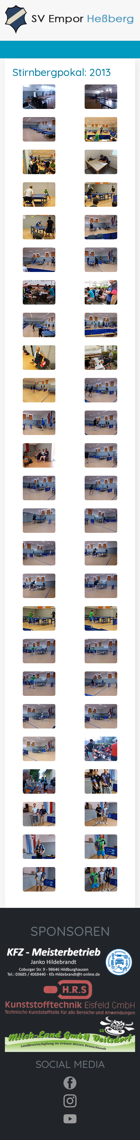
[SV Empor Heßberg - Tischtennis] (70, 19)
